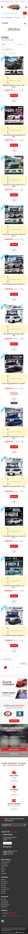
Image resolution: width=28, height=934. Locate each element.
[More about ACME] (8, 713)
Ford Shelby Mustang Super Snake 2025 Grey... (14, 537)
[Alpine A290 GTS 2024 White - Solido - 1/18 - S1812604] (14, 314)
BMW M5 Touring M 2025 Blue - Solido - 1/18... (14, 437)
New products (4, 881)
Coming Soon (4, 866)
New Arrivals (4, 864)
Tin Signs (3, 869)
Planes (2, 871)
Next (26, 714)
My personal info (5, 904)
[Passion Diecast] (13, 7)
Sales (2, 867)
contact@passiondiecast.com (13, 916)
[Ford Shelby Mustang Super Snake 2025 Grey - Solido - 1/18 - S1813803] (14, 516)
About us (3, 891)
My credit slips (4, 901)
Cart (26, 7)
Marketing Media (20, 932)
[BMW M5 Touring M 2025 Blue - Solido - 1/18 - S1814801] (14, 417)
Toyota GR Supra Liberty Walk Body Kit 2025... (14, 135)
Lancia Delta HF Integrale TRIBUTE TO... (14, 635)
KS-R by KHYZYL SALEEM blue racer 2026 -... (14, 586)
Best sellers (4, 883)
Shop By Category (5, 862)
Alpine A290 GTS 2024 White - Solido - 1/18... (14, 334)
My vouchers (4, 906)
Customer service (5, 889)
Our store (3, 885)
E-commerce (3, 932)
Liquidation (3, 873)
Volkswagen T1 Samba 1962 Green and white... (14, 185)
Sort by (3, 44)
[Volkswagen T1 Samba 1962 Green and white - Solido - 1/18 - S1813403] (14, 165)
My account (4, 896)
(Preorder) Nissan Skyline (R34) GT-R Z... (14, 284)
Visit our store (14, 754)
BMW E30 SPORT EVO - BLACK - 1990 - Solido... (14, 86)
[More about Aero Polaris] (20, 713)
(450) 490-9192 (5, 1)
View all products (14, 749)
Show (20, 44)
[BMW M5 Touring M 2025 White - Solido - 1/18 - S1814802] (14, 466)
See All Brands (14, 721)
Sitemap (3, 893)
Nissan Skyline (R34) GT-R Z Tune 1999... (14, 383)
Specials (3, 879)
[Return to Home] (2, 18)
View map (8, 843)
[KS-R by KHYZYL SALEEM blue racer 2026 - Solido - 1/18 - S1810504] (14, 566)
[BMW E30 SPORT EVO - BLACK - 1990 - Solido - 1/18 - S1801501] (14, 65)
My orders (3, 899)
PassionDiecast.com (5, 928)
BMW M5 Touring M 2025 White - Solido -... (14, 487)
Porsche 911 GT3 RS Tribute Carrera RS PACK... (14, 235)
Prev (1, 714)
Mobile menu (2, 7)
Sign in (24, 1)
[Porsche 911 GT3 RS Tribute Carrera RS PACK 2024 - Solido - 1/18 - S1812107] (14, 215)
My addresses (4, 903)
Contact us (11, 1)
